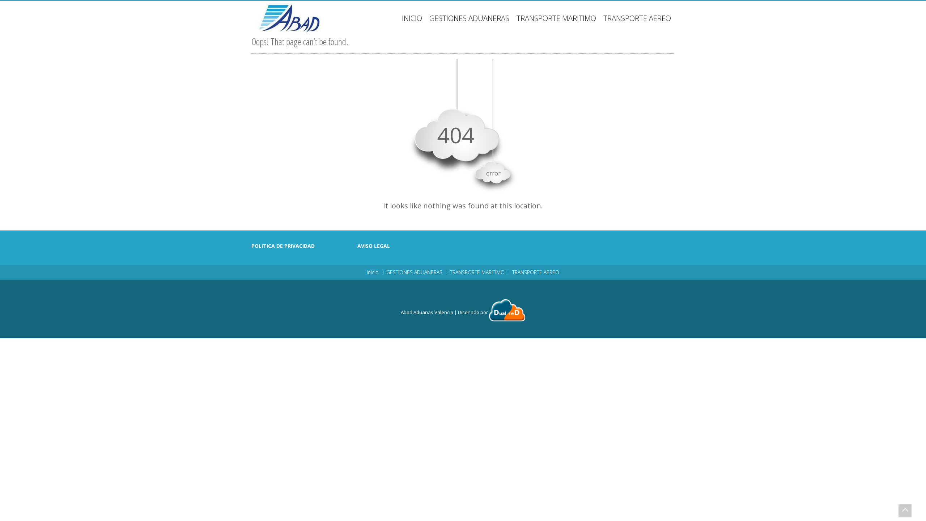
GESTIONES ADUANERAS (469, 18)
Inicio (412, 18)
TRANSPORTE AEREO (637, 18)
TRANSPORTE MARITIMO (556, 18)
